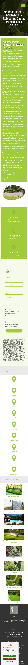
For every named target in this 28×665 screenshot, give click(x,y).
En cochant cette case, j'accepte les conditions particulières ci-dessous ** (12, 324)
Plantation (9, 637)
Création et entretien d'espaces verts (14, 632)
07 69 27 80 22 (14, 238)
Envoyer (14, 331)
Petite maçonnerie (19, 645)
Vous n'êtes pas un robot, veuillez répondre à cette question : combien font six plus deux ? (12, 312)
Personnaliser (9, 661)
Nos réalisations (11, 634)
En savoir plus (10, 174)
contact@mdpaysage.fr (14, 255)
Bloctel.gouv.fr (19, 359)
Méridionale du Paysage (14, 631)
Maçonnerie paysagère (11, 636)
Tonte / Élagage (17, 637)
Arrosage (20, 636)
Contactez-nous (11, 178)
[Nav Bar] (23, 5)
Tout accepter (9, 655)
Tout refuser (9, 658)
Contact (18, 634)
